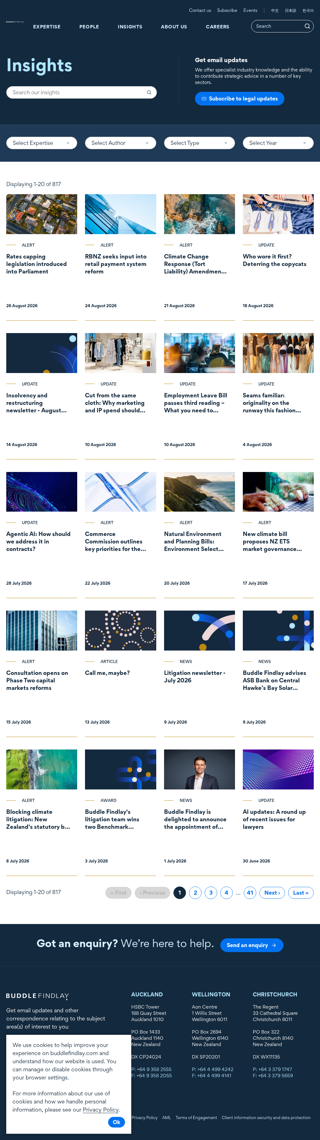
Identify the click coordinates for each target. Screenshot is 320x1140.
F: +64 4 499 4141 (211, 1076)
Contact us (200, 10)
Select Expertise (33, 143)
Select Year (263, 143)
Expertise (46, 27)
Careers (217, 27)
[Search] (307, 26)
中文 (275, 10)
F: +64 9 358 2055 (151, 1076)
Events (250, 10)
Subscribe (227, 10)
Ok (116, 1122)
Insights (130, 27)
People (89, 27)
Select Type (185, 143)
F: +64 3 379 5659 (273, 1076)
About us (174, 27)
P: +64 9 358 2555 (151, 1069)
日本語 (290, 10)
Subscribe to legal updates (243, 98)
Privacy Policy (145, 1117)
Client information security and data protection (266, 1117)
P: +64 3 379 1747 (272, 1069)
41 (251, 892)
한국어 (308, 10)
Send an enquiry (247, 945)
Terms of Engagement (196, 1117)
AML (166, 1117)
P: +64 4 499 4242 (212, 1069)
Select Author (108, 143)
